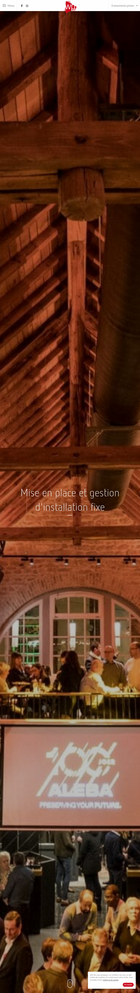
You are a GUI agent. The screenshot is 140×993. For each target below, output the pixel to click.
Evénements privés (122, 5)
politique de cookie (110, 980)
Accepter (128, 984)
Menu (10, 5)
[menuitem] (124, 5)
